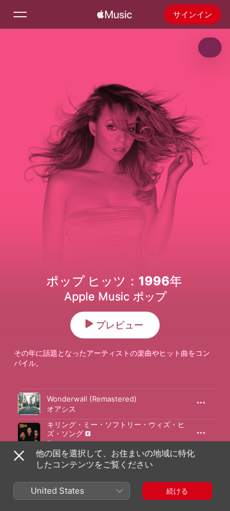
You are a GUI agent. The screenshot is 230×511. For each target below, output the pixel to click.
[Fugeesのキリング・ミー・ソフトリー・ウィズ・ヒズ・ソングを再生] (29, 434)
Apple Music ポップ (115, 296)
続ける (177, 490)
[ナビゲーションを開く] (20, 14)
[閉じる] (19, 456)
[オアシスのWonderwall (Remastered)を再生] (29, 404)
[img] (114, 14)
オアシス (61, 408)
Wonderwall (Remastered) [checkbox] (92, 398)
